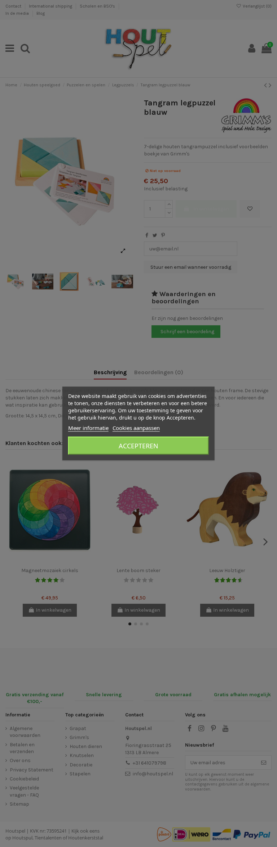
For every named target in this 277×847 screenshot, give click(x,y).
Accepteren (138, 445)
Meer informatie (88, 427)
